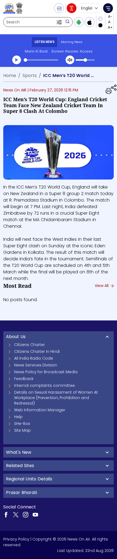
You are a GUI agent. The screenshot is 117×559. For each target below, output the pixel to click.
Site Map (22, 430)
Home (9, 75)
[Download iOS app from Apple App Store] (89, 22)
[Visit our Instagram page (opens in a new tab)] (25, 514)
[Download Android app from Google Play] (79, 22)
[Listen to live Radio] (71, 8)
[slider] (41, 60)
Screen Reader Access (72, 51)
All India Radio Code (33, 358)
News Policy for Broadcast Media (46, 372)
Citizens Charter (29, 344)
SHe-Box (22, 423)
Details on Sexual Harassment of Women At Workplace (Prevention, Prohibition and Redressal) (56, 398)
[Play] (16, 59)
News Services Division (35, 365)
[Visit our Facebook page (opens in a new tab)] (6, 514)
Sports (30, 75)
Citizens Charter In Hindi (37, 351)
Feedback (23, 378)
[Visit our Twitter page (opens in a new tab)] (16, 514)
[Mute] (70, 59)
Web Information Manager (39, 410)
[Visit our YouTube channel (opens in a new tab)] (35, 514)
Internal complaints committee (44, 385)
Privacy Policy (16, 539)
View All (102, 285)
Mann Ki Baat (36, 51)
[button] (60, 22)
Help (18, 416)
